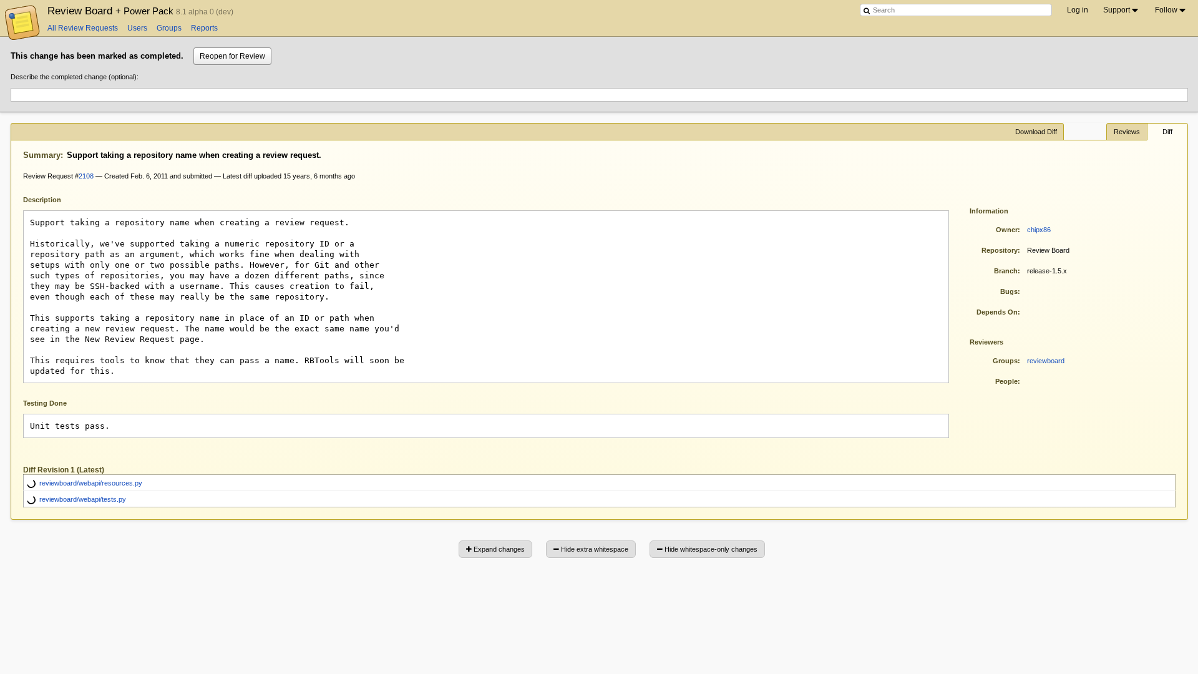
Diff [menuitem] (1167, 131)
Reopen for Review (232, 56)
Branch (1006, 271)
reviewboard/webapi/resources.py (90, 483)
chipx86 (1039, 229)
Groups (169, 28)
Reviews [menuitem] (1127, 131)
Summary (42, 155)
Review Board (111, 10)
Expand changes (498, 549)
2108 (86, 176)
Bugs (1009, 291)
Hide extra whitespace (593, 549)
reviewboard (1045, 360)
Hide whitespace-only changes (710, 549)
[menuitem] (1121, 10)
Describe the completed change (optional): (75, 77)
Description (51, 198)
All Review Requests (82, 28)
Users (137, 28)
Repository (999, 250)
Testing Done (45, 403)
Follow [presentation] (1166, 10)
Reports (204, 28)
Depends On (997, 312)
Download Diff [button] (1036, 131)
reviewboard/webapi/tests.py (82, 499)
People (1006, 381)
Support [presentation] (1116, 10)
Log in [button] (1077, 10)
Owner (1007, 229)
